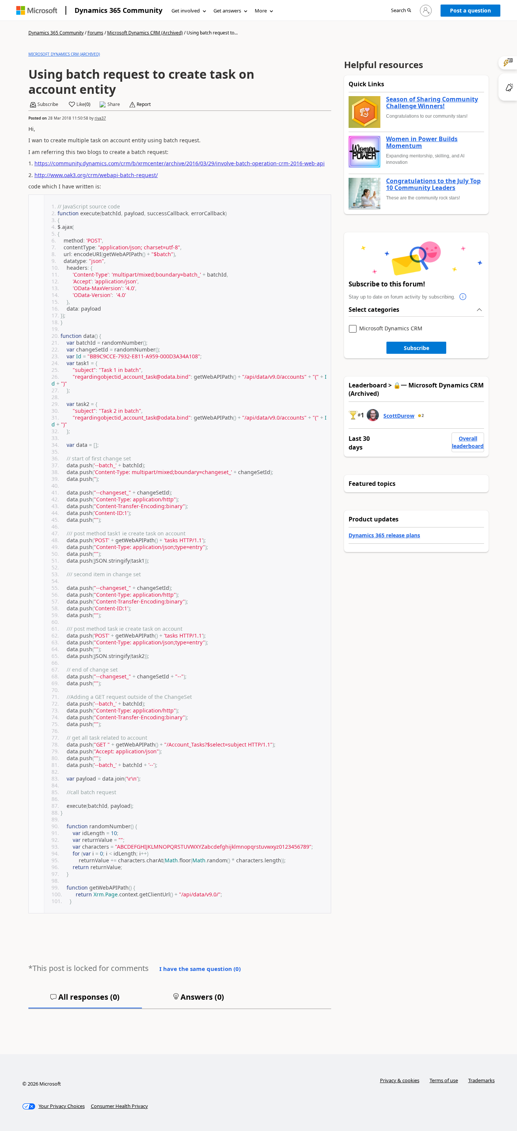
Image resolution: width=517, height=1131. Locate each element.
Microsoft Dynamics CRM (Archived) (145, 33)
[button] (401, 11)
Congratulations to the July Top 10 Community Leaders (433, 184)
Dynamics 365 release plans (384, 535)
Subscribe (416, 348)
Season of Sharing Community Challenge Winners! (432, 102)
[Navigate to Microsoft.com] (36, 10)
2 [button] (423, 415)
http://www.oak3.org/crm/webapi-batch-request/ (96, 175)
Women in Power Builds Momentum (422, 142)
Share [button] (113, 104)
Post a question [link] (470, 10)
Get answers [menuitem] (227, 10)
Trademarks (481, 1080)
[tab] (85, 1000)
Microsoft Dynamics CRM (390, 328)
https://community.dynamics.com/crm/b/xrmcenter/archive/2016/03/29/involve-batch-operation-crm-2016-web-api (179, 163)
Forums (95, 33)
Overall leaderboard (468, 442)
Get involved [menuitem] (185, 10)
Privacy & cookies (399, 1080)
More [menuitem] (261, 10)
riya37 (100, 118)
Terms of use (444, 1080)
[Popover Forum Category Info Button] (462, 297)
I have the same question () (200, 968)
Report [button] (144, 104)
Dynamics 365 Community (118, 10)
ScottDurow (398, 415)
